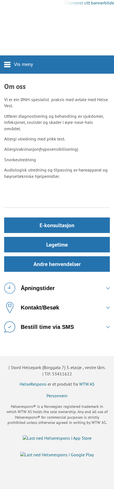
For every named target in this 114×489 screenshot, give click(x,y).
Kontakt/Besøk (40, 307)
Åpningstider (38, 288)
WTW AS (87, 384)
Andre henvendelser (57, 264)
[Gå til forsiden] (57, 27)
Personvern (57, 395)
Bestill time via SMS (47, 327)
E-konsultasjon (57, 225)
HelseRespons (33, 384)
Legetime (57, 244)
